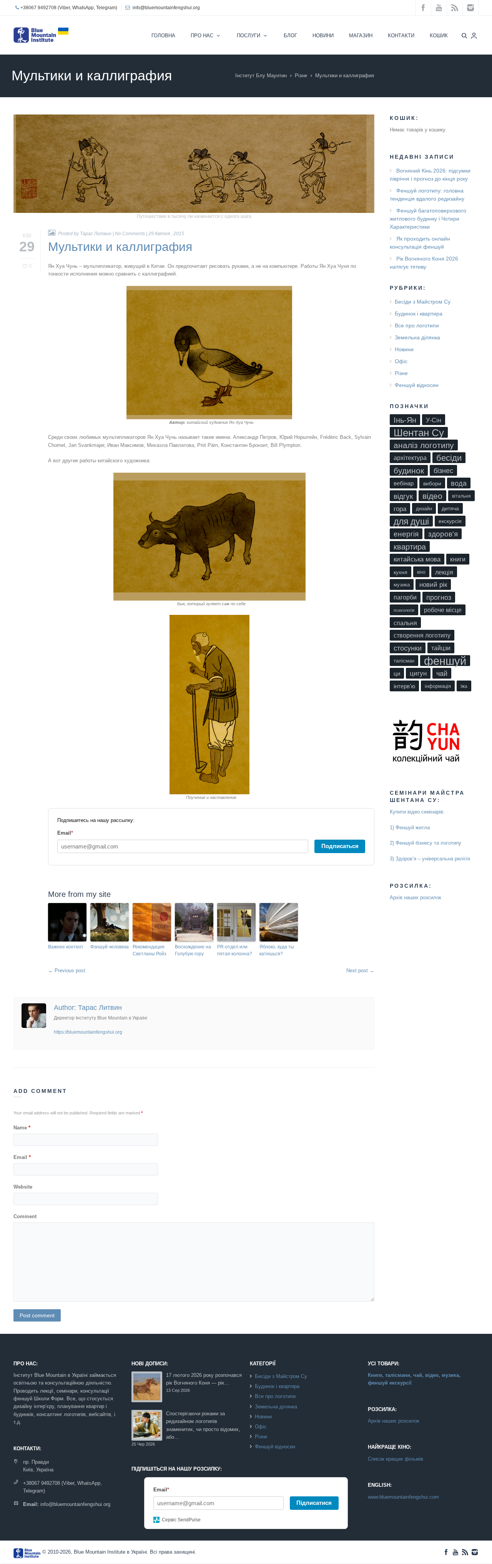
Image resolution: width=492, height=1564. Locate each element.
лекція (444, 572)
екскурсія (450, 521)
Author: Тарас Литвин (88, 1007)
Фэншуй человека (109, 947)
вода (459, 483)
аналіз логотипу (424, 445)
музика (402, 585)
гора (400, 509)
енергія (406, 534)
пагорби (405, 597)
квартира (410, 547)
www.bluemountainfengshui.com (403, 1497)
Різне (301, 75)
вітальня (461, 496)
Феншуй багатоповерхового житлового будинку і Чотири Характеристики (428, 219)
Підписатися (314, 1502)
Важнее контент (65, 947)
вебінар (404, 483)
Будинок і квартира (418, 313)
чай (441, 673)
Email (22, 1157)
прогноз (438, 597)
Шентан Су (419, 432)
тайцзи (440, 648)
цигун (418, 673)
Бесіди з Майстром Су (422, 302)
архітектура (410, 458)
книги (457, 559)
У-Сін (433, 420)
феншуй (445, 660)
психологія (404, 610)
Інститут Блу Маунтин (261, 75)
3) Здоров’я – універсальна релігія (430, 859)
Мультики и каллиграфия (120, 247)
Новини (404, 349)
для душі (411, 521)
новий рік (433, 584)
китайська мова (417, 559)
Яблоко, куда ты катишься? (276, 950)
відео (432, 495)
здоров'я (443, 534)
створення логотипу (422, 635)
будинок (409, 470)
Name (21, 1128)
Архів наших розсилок (415, 897)
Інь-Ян (405, 419)
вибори (432, 483)
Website (22, 1187)
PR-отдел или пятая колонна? (234, 950)
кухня (400, 572)
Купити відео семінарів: (417, 812)
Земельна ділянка (417, 337)
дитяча (450, 508)
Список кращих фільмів (395, 1459)
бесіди (449, 458)
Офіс (401, 361)
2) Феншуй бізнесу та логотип (424, 843)
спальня (405, 622)
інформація (438, 686)
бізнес (443, 471)
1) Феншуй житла (410, 827)
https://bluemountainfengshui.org (88, 1032)
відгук (403, 496)
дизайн (424, 508)
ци (397, 674)
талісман (404, 661)
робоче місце (443, 610)
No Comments (130, 233)
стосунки (408, 648)
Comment (25, 1216)
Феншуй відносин (417, 385)
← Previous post (66, 970)
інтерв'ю (404, 686)
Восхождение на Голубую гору (193, 950)
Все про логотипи (417, 325)
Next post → (360, 970)
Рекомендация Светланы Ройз (149, 950)
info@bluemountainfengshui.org (166, 7)
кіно (421, 572)
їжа (463, 686)
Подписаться (340, 846)
